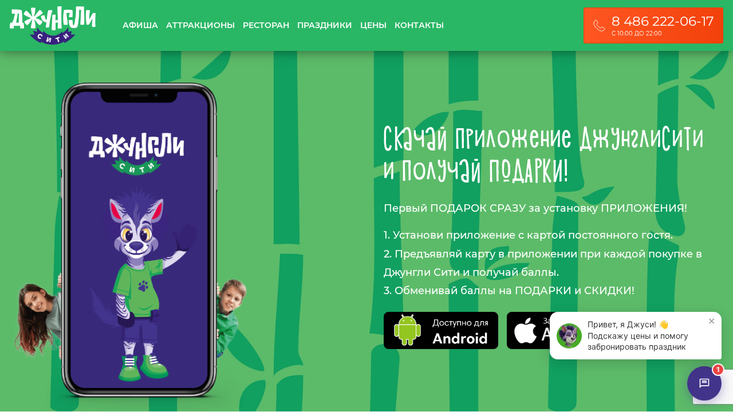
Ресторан (266, 25)
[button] (636, 335)
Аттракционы (200, 25)
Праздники (324, 25)
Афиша (140, 25)
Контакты (419, 25)
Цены (373, 25)
